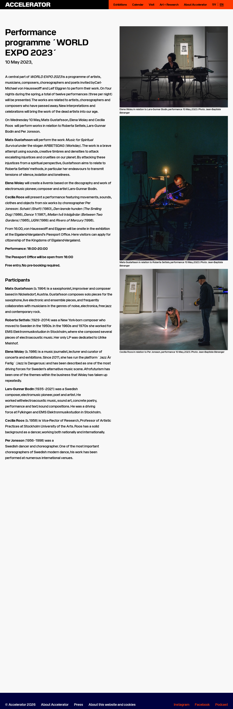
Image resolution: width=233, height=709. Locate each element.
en (222, 4)
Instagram (181, 704)
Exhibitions (120, 4)
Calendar (137, 4)
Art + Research (169, 4)
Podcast (221, 704)
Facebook (202, 704)
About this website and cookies (112, 704)
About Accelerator (195, 4)
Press (78, 704)
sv (214, 4)
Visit (151, 4)
